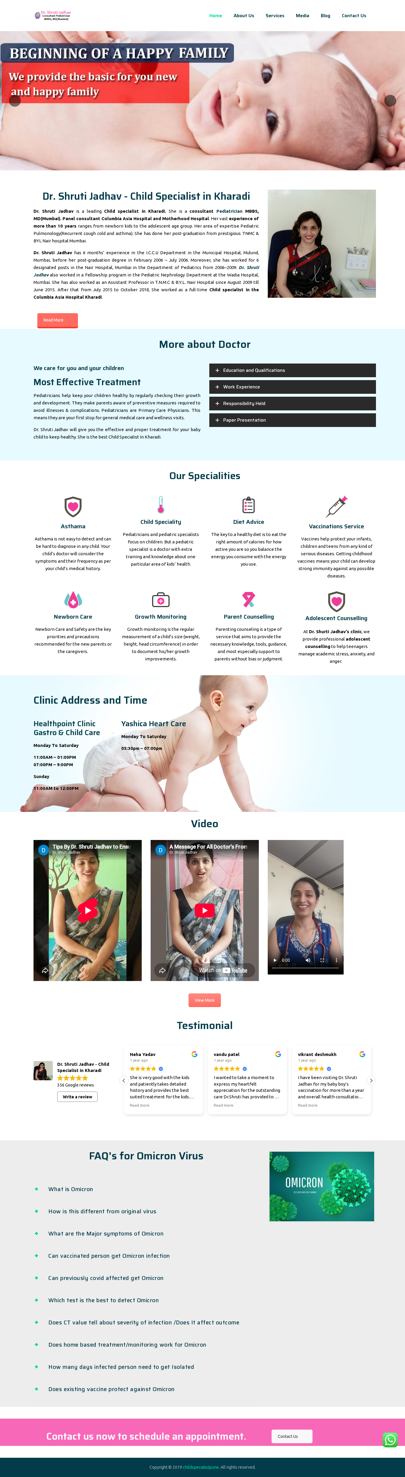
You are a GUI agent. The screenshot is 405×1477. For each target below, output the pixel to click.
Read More (53, 320)
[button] (371, 1080)
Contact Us (354, 15)
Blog (325, 15)
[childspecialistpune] (53, 15)
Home (215, 15)
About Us (244, 15)
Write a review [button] (77, 1096)
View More (205, 1000)
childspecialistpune (201, 1467)
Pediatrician (229, 211)
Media (302, 15)
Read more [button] (139, 1105)
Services (275, 15)
